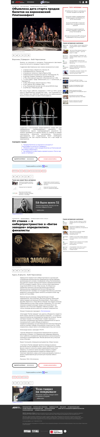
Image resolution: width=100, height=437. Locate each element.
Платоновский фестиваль (18, 51)
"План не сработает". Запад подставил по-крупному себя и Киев (78, 81)
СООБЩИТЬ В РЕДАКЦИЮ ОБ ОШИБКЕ (43, 410)
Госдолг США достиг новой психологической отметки (75, 101)
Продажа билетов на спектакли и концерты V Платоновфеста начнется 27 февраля (37, 145)
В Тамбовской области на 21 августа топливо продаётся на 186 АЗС (75, 11)
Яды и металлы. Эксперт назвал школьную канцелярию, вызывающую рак (77, 233)
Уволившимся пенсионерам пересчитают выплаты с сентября (77, 96)
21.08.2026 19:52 (15, 218)
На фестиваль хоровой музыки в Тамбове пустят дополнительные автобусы (52, 183)
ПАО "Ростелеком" (16, 267)
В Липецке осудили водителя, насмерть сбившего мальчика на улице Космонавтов (75, 30)
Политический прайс (28, 410)
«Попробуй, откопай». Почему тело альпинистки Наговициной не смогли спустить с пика (78, 72)
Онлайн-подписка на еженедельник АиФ (33, 408)
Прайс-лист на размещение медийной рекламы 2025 (71, 408)
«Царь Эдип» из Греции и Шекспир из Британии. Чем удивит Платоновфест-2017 (39, 116)
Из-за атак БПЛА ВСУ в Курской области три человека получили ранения (75, 24)
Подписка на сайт (53, 407)
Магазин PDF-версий (50, 408)
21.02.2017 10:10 (15, 6)
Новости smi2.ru (17, 214)
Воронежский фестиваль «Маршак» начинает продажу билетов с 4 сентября (26, 193)
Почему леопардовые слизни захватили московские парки (76, 86)
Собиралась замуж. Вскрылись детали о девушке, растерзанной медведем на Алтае (78, 67)
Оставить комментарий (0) (50, 159)
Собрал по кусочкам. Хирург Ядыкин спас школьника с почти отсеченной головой (79, 238)
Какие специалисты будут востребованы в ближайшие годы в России (77, 91)
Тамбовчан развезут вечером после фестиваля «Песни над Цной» (26, 183)
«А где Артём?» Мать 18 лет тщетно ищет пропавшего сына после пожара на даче (78, 248)
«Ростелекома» (45, 311)
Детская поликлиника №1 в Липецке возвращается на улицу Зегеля (75, 36)
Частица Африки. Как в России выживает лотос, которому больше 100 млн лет (78, 62)
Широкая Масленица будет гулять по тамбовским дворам (51, 188)
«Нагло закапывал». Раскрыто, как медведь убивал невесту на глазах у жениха (78, 57)
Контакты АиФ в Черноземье (40, 407)
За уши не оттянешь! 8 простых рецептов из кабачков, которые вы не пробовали (79, 227)
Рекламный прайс (27, 407)
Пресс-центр (63, 407)
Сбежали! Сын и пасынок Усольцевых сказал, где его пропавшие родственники (79, 243)
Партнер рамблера (44, 431)
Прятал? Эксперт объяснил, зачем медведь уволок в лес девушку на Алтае (78, 222)
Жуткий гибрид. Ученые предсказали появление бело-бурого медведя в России (79, 46)
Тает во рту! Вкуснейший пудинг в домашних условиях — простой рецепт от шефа (78, 51)
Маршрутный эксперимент (25, 187)
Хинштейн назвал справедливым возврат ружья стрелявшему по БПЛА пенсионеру (75, 18)
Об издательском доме (73, 407)
